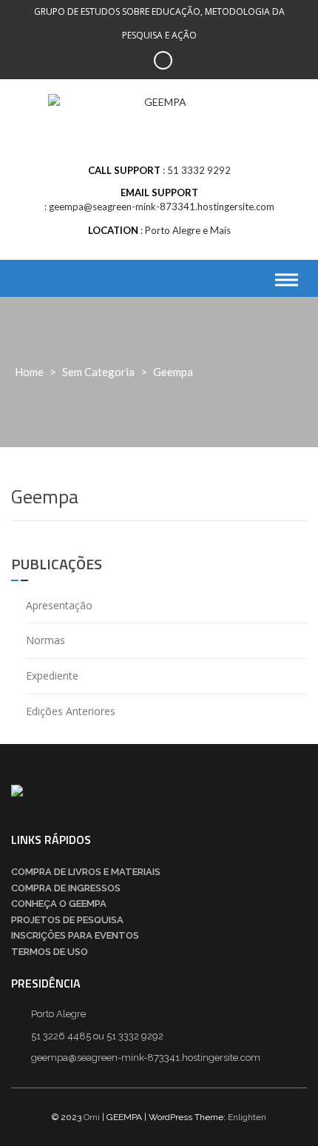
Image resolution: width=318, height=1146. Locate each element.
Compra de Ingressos (66, 888)
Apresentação (59, 605)
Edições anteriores (70, 711)
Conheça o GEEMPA (58, 903)
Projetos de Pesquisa (67, 919)
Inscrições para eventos (75, 935)
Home (29, 371)
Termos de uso (49, 951)
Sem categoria (98, 371)
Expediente (52, 675)
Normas (45, 640)
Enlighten (247, 1117)
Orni (92, 1117)
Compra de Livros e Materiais (85, 871)
